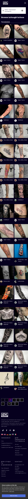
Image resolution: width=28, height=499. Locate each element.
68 (9, 403)
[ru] (13, 434)
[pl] (2, 434)
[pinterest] (14, 430)
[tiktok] (3, 430)
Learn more (11, 491)
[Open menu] (25, 3)
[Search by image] (22, 10)
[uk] (10, 434)
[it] (15, 434)
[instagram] (10, 430)
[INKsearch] (5, 3)
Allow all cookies (13, 495)
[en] (5, 434)
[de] (7, 434)
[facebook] (6, 430)
